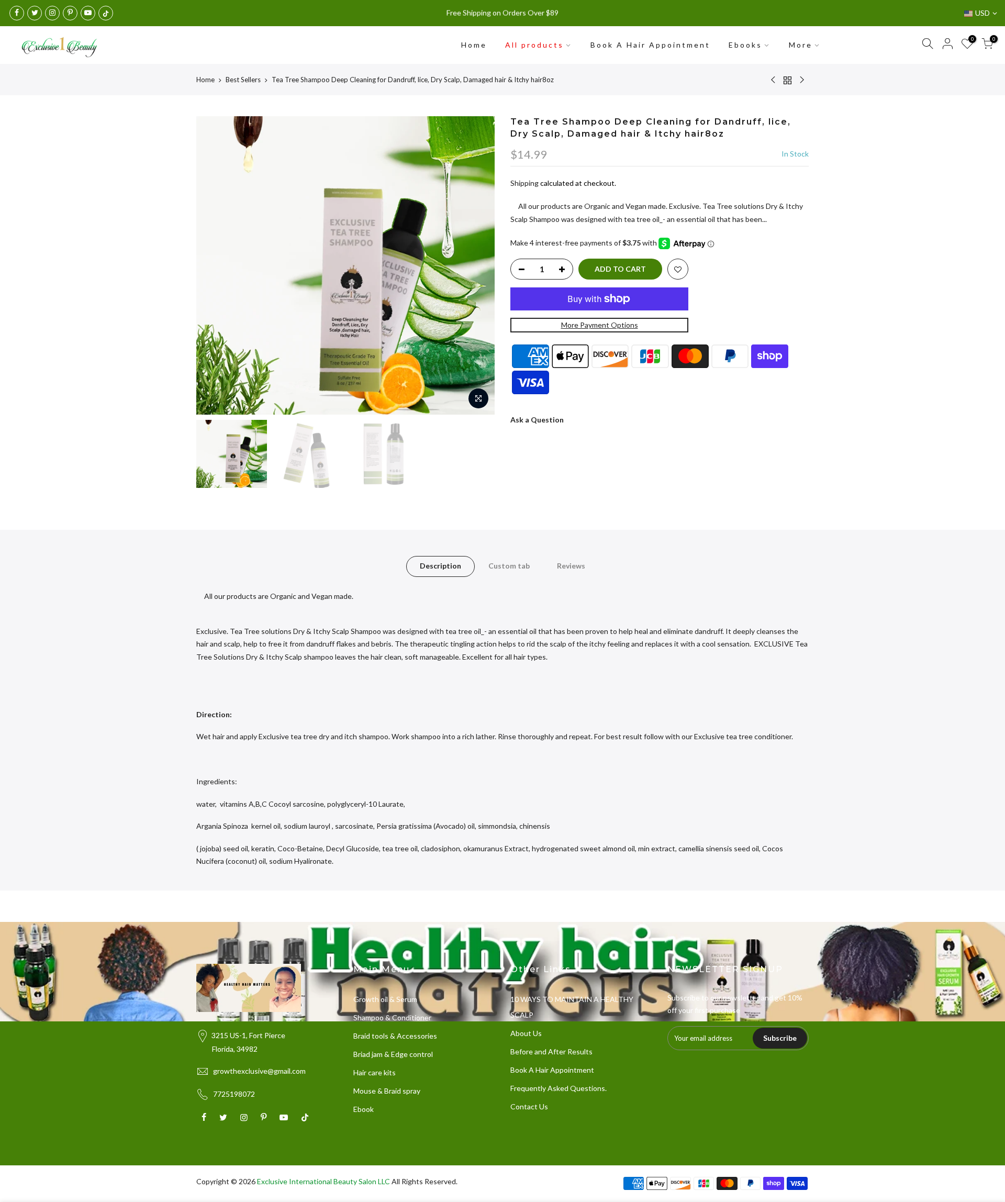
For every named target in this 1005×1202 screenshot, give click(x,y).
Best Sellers (243, 79)
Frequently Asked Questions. (558, 1088)
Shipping (524, 183)
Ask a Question (537, 419)
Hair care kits (374, 1072)
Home (474, 44)
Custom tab (509, 565)
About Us (526, 1033)
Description (440, 565)
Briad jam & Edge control (393, 1054)
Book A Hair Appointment (650, 44)
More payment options (599, 324)
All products (534, 44)
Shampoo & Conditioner (392, 1017)
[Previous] (214, 265)
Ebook (363, 1109)
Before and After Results (551, 1051)
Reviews (571, 565)
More (800, 44)
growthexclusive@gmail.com (259, 1070)
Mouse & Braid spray (386, 1090)
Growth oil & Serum (385, 999)
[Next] (476, 265)
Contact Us (529, 1106)
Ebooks (745, 44)
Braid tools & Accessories (395, 1035)
